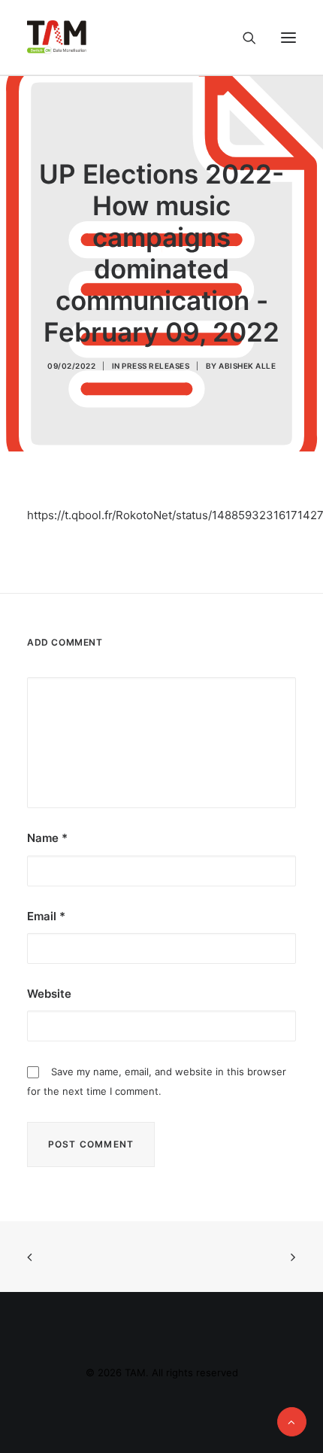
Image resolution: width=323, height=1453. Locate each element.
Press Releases (155, 365)
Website (49, 993)
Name (47, 838)
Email (46, 916)
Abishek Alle (247, 365)
